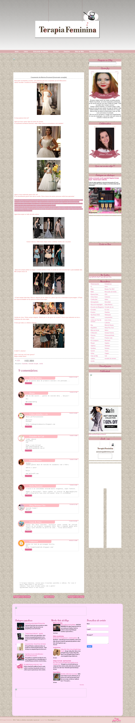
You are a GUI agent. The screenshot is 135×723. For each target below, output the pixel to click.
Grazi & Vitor (35, 522)
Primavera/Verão (109, 335)
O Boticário (94, 333)
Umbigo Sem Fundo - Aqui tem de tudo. (62, 661)
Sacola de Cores (56, 647)
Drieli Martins (35, 378)
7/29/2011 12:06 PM (73, 413)
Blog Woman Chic (37, 505)
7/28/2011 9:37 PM (73, 392)
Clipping (111, 52)
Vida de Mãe (79, 52)
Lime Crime (108, 320)
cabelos (93, 358)
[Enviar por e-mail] (25, 361)
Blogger (58, 720)
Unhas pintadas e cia (38, 414)
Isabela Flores (35, 460)
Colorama (107, 297)
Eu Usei (56, 52)
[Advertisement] (105, 228)
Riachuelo (107, 340)
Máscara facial (95, 330)
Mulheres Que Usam (57, 623)
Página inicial (49, 597)
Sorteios (107, 348)
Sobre (26, 52)
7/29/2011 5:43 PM (73, 459)
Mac (92, 325)
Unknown (33, 541)
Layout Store (43, 720)
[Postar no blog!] (27, 361)
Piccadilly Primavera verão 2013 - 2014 (33, 664)
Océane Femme (109, 333)
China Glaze (94, 297)
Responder (28, 383)
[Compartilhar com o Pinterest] (33, 361)
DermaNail (108, 302)
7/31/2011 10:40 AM (73, 521)
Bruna (32, 393)
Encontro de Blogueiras (97, 307)
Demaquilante (94, 302)
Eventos (67, 52)
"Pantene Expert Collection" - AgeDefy (34, 633)
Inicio (16, 52)
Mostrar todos (82, 684)
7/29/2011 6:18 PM (73, 485)
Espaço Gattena (56, 672)
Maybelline (94, 327)
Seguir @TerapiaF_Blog (105, 277)
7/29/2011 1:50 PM (73, 435)
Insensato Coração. (33, 364)
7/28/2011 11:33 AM (73, 377)
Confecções (94, 299)
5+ (91, 286)
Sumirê (93, 351)
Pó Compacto (94, 340)
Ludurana (107, 322)
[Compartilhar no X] (29, 361)
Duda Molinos (108, 304)
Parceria (93, 335)
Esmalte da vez (109, 307)
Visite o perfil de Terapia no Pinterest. (97, 434)
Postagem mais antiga (76, 597)
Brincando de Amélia (40, 52)
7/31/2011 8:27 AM (73, 504)
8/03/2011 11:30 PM (73, 540)
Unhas (92, 353)
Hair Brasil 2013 (95, 315)
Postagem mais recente (22, 597)
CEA (106, 294)
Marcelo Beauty (109, 325)
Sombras (93, 348)
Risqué (93, 343)
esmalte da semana (110, 358)
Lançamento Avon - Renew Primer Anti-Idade (35, 644)
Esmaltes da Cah (36, 436)
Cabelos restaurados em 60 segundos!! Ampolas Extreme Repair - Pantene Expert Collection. (104, 178)
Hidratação (108, 315)
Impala (92, 317)
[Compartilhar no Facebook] (31, 361)
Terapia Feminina (7, 720)
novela (41, 364)
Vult (106, 356)
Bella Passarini (35, 486)
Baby (92, 289)
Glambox (107, 312)
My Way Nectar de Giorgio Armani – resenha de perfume (65, 638)
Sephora (93, 345)
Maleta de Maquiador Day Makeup (68, 624)
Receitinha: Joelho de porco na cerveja (69, 674)
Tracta (106, 351)
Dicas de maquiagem (97, 304)
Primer (92, 338)
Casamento (25, 364)
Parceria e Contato (96, 52)
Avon (106, 286)
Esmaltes (93, 309)
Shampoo (107, 345)
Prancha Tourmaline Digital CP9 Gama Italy (35, 623)
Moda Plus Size (109, 327)
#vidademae (108, 284)
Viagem (107, 353)
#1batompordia (95, 284)
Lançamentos (108, 317)
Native (106, 330)
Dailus (106, 299)
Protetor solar (108, 338)
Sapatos (107, 343)
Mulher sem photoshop (58, 636)
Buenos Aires (94, 294)
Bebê (92, 291)
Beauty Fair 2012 (109, 289)
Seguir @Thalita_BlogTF (94, 277)
